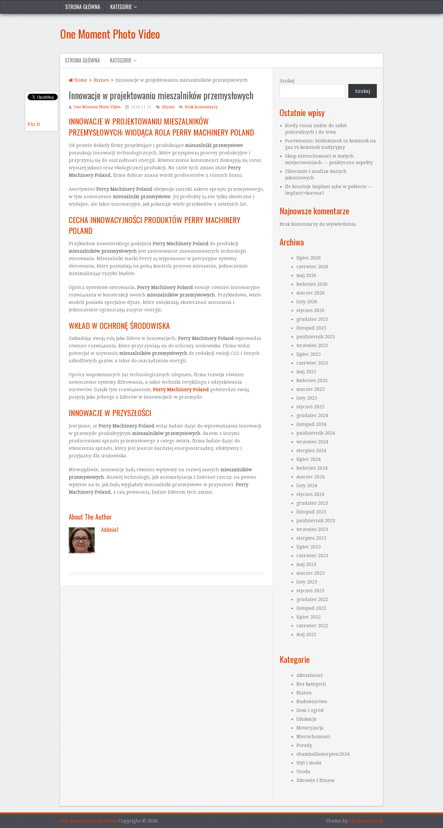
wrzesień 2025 (312, 345)
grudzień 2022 (312, 599)
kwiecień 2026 (312, 284)
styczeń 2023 (310, 590)
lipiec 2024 (308, 459)
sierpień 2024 (311, 450)
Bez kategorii (311, 684)
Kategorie (121, 7)
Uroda (303, 771)
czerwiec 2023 (312, 555)
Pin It (34, 124)
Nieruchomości (313, 736)
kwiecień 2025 (312, 380)
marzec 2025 (310, 389)
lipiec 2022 (308, 616)
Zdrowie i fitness (315, 780)
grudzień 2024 (312, 415)
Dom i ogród (310, 710)
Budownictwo (311, 701)
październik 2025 (315, 336)
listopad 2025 (311, 327)
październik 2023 (315, 520)
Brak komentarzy (201, 107)
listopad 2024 (311, 424)
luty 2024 (306, 485)
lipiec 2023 (308, 546)
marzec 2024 (310, 476)
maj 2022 (306, 634)
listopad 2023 (311, 511)
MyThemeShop (366, 820)
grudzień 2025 (312, 319)
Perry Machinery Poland (181, 389)
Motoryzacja (310, 727)
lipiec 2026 (308, 257)
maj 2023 (306, 564)
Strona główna (82, 7)
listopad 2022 (311, 608)
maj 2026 (306, 275)
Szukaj (287, 80)
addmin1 (109, 529)
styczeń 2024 (310, 494)
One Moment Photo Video (110, 33)
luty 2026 (306, 301)
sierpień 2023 (311, 538)
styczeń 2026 (310, 310)
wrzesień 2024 (312, 441)
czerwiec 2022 (312, 625)
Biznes (168, 107)
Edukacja (306, 719)
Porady (304, 745)
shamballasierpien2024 (323, 754)
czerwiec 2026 (312, 266)
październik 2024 (315, 433)
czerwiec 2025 (312, 363)
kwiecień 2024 (312, 468)
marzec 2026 (310, 292)
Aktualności (309, 675)
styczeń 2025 (310, 406)
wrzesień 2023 (312, 529)
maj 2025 (306, 371)
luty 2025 (306, 398)
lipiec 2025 (308, 354)
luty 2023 (306, 581)
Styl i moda (308, 762)
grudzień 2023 (312, 503)
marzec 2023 (310, 573)
